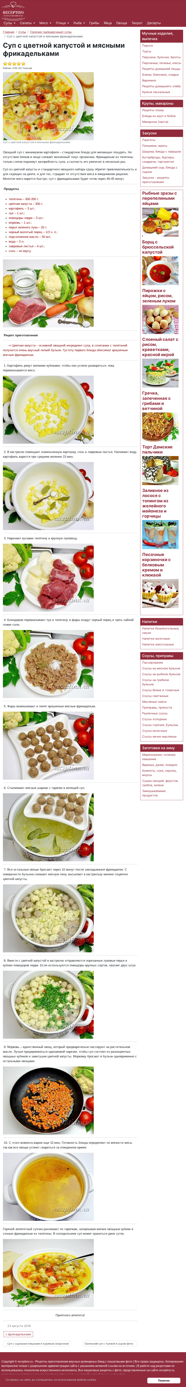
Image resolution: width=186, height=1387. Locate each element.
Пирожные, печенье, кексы (161, 63)
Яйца (108, 23)
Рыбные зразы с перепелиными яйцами (159, 198)
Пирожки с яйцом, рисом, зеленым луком (158, 295)
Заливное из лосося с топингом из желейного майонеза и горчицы (155, 503)
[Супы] (13, 23)
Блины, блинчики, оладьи (160, 74)
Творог (137, 23)
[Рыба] (83, 23)
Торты (146, 51)
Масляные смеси (154, 701)
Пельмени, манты (154, 145)
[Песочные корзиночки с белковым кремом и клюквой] (160, 593)
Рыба (78, 23)
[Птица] (67, 23)
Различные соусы (154, 713)
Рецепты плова (153, 110)
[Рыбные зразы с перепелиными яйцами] (160, 221)
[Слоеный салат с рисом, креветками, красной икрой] (160, 373)
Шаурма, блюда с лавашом (161, 151)
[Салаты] (33, 23)
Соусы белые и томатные (160, 690)
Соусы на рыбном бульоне (161, 674)
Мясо (43, 23)
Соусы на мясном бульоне (161, 668)
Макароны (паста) (155, 122)
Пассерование (152, 662)
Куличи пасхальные (156, 92)
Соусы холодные (154, 719)
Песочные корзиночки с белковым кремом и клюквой (156, 565)
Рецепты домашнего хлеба (161, 86)
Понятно (164, 1380)
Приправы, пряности (157, 707)
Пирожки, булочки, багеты (161, 57)
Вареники (149, 80)
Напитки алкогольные (158, 644)
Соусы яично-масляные (159, 736)
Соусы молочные (154, 731)
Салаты (26, 23)
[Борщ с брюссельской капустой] (160, 270)
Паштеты (148, 140)
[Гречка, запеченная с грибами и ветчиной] (160, 426)
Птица (61, 23)
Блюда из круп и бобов (159, 116)
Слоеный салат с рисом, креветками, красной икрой (160, 347)
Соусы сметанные (155, 696)
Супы (8, 23)
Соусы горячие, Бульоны (160, 725)
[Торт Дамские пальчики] (160, 470)
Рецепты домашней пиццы (161, 69)
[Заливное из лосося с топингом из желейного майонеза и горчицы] (160, 534)
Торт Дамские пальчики (157, 449)
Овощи (121, 23)
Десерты (154, 23)
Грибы (94, 23)
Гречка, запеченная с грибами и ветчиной (156, 400)
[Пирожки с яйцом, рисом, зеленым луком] (160, 319)
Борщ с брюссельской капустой (158, 247)
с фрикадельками (18, 1334)
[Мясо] (49, 23)
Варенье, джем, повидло (159, 765)
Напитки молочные (156, 638)
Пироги (147, 45)
